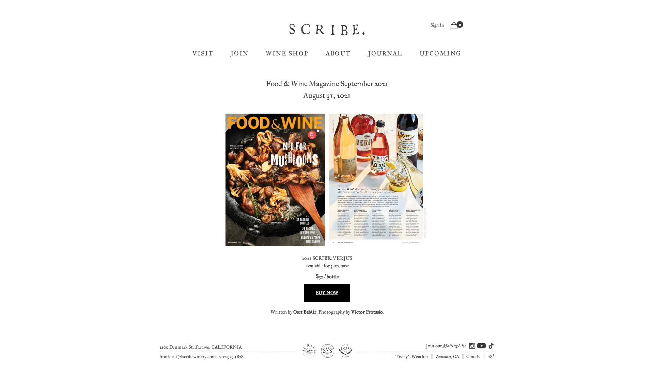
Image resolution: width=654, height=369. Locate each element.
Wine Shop (287, 53)
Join (240, 53)
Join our (446, 346)
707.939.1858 (231, 356)
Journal (385, 53)
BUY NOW (327, 293)
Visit (203, 53)
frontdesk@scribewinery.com (187, 356)
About (338, 53)
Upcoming (440, 53)
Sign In (437, 25)
